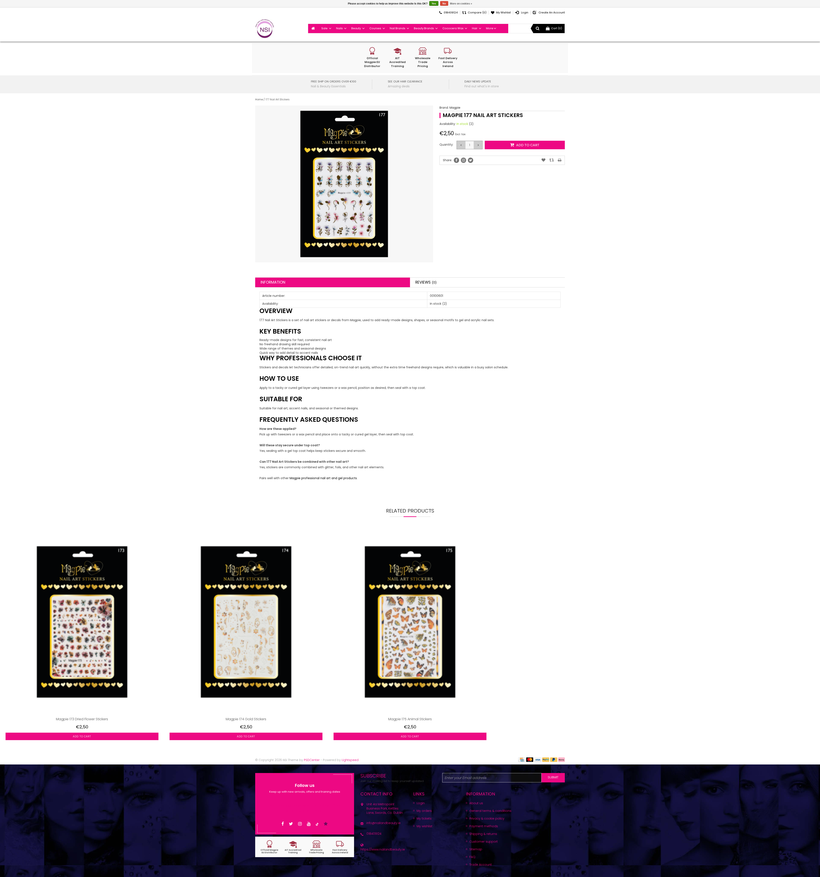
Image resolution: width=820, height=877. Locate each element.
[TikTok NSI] (317, 824)
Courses (375, 28)
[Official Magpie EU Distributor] (269, 847)
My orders (424, 811)
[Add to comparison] (551, 160)
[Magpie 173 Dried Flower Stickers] (82, 622)
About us (476, 803)
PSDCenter (312, 760)
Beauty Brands (424, 28)
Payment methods (483, 826)
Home (259, 99)
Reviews (426, 282)
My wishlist (424, 826)
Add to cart (82, 736)
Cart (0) (556, 28)
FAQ (472, 857)
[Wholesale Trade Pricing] (316, 847)
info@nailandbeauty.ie (383, 823)
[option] (82, 638)
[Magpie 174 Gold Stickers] (246, 622)
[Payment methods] (521, 759)
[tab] (332, 282)
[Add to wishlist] (543, 160)
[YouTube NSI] (309, 824)
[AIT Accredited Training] (293, 847)
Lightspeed (350, 760)
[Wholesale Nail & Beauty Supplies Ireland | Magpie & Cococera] (264, 28)
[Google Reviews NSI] (326, 824)
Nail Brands (397, 28)
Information (273, 282)
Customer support (483, 841)
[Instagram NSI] (300, 824)
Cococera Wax (452, 28)
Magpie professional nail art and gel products (323, 478)
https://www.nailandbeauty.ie (382, 849)
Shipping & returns (483, 834)
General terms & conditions (490, 811)
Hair (474, 28)
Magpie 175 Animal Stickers (410, 719)
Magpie (455, 107)
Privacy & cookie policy (486, 818)
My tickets (424, 818)
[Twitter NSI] (291, 824)
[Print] (559, 160)
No (444, 3)
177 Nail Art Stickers (277, 99)
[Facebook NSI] (282, 824)
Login (421, 803)
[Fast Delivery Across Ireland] (340, 847)
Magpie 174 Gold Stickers (246, 719)
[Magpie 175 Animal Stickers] (410, 622)
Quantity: (446, 144)
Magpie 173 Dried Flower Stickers (82, 719)
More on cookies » (461, 3)
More (489, 28)
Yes (434, 3)
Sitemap (475, 849)
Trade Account (480, 864)
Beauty (356, 28)
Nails (339, 28)
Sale (324, 28)
